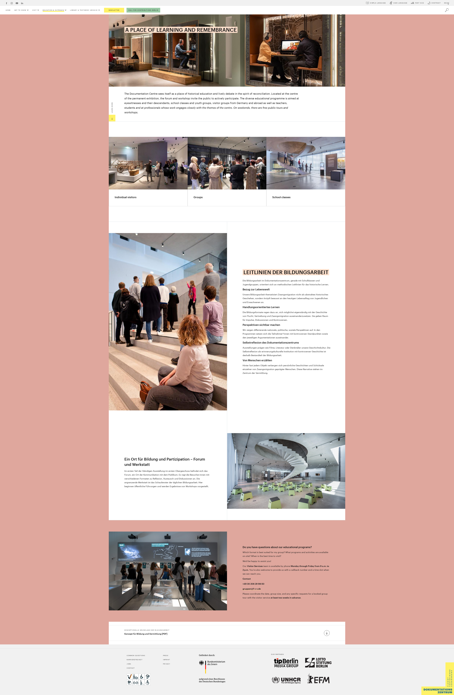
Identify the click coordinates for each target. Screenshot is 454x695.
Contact (131, 668)
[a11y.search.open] (447, 10)
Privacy (166, 664)
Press (165, 655)
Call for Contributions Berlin (143, 10)
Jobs (129, 664)
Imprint (166, 659)
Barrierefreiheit (134, 659)
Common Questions (136, 655)
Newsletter (114, 10)
